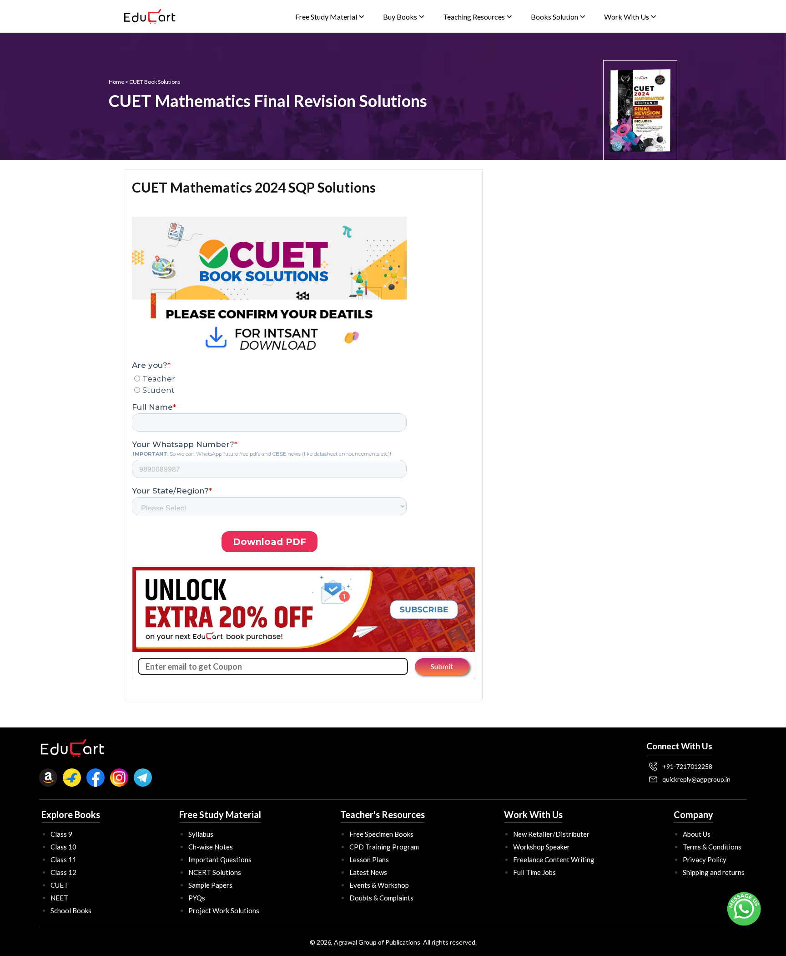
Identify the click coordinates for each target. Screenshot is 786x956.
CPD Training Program (384, 847)
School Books (70, 910)
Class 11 (63, 859)
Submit (442, 666)
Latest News (368, 872)
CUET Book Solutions (155, 81)
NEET (59, 898)
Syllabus (200, 834)
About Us (696, 834)
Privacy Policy (704, 859)
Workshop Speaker (541, 847)
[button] (330, 16)
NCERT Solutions (214, 872)
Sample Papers (210, 885)
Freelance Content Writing (554, 859)
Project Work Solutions (223, 910)
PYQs (196, 898)
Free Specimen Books (381, 834)
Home (116, 81)
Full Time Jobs (534, 872)
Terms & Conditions (712, 847)
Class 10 (63, 847)
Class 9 (61, 834)
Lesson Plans (369, 859)
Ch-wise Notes (210, 847)
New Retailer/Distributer (551, 834)
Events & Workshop (379, 885)
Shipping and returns (714, 872)
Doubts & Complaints (381, 898)
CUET (59, 885)
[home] (149, 16)
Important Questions (220, 859)
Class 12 (63, 872)
